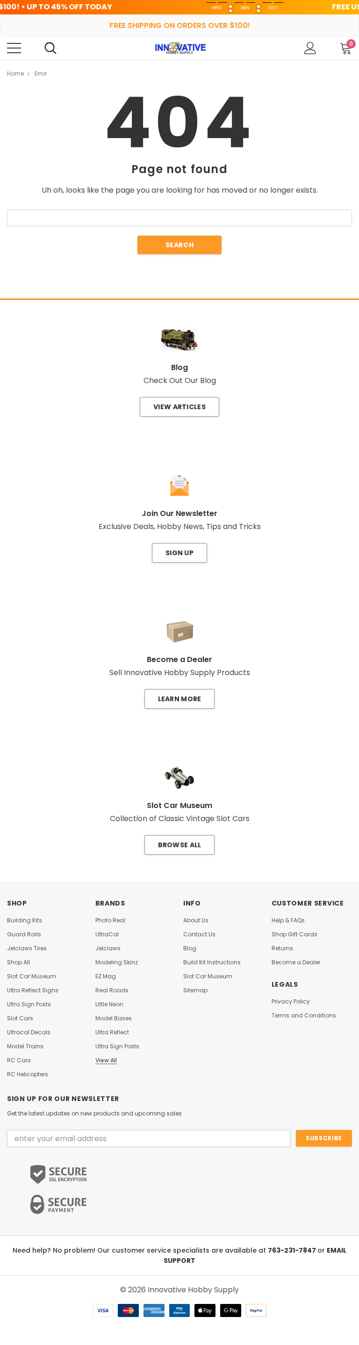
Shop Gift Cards (294, 934)
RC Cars (19, 1060)
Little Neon (109, 1004)
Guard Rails (24, 934)
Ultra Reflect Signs (32, 990)
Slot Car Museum (31, 976)
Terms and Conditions (304, 1015)
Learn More (179, 699)
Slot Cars (20, 1018)
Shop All (18, 962)
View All (106, 1060)
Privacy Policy (291, 1001)
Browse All (179, 845)
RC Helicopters (27, 1074)
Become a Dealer (296, 962)
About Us (195, 920)
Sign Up (179, 553)
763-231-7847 (292, 1250)
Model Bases (113, 1018)
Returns (282, 948)
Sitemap (195, 990)
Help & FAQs (288, 920)
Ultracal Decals (28, 1032)
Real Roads (112, 990)
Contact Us (199, 934)
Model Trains (25, 1046)
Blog (189, 948)
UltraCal (107, 934)
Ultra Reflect (112, 1032)
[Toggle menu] (14, 48)
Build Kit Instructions (212, 962)
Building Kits (24, 920)
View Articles (179, 406)
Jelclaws (108, 948)
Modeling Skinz (116, 962)
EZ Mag (105, 976)
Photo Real (110, 920)
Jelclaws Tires (27, 948)
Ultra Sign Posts (29, 1004)
